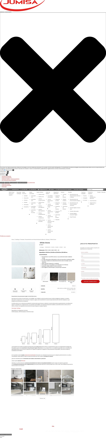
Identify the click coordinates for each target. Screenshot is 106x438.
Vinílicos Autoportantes (41, 199)
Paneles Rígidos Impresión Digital (73, 214)
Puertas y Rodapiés (83, 193)
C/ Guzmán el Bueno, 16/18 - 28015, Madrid (89, 416)
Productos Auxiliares (90, 193)
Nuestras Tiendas (25, 417)
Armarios (85, 200)
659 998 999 (33, 189)
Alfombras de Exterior (57, 216)
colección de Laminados (30, 355)
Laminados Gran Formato (33, 211)
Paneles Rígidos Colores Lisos (75, 208)
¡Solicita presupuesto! (89, 244)
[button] (53, 90)
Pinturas (23, 360)
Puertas (85, 195)
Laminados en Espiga (33, 207)
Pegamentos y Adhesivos (93, 203)
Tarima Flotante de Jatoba (50, 231)
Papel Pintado (73, 217)
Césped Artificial (64, 200)
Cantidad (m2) (83, 267)
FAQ (22, 414)
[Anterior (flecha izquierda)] (0, 437)
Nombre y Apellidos (84, 252)
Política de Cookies (6, 184)
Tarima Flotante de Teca (50, 217)
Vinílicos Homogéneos (41, 206)
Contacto (23, 418)
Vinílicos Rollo (41, 194)
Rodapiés (85, 198)
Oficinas (25, 200)
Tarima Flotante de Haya (50, 212)
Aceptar (2, 182)
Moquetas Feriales (57, 203)
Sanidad (25, 195)
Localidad (83, 263)
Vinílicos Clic (41, 196)
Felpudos (57, 219)
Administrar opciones (6, 176)
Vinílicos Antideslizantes (41, 213)
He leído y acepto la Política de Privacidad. (90, 278)
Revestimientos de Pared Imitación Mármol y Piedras (75, 196)
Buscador (103, 192)
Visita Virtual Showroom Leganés (64, 189)
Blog (22, 420)
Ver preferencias (13, 182)
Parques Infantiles (65, 203)
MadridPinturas (15, 189)
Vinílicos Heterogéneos (41, 210)
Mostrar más (42, 398)
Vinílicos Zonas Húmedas (41, 220)
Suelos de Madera (48, 193)
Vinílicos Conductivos (41, 217)
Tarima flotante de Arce (50, 201)
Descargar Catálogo (16, 308)
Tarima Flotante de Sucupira (50, 221)
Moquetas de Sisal (57, 212)
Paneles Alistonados (74, 211)
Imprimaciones (93, 200)
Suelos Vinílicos (40, 192)
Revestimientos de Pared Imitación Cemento (74, 204)
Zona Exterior (42, 422)
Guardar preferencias (22, 182)
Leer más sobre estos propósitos (9, 180)
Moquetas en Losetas (57, 208)
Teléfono (82, 259)
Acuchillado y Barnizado (50, 196)
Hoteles (25, 202)
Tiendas (52, 189)
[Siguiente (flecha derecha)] (1, 437)
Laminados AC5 (33, 200)
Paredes (70, 192)
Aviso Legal (4, 186)
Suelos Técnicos (24, 193)
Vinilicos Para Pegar (41, 203)
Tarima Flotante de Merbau (50, 226)
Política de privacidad (6, 185)
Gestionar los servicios (6, 177)
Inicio (13, 239)
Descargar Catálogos (78, 189)
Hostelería (26, 206)
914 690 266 (24, 189)
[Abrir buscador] (104, 189)
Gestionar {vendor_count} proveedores (10, 179)
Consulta (82, 271)
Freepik (21, 429)
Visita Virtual (24, 416)
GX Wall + (41, 244)
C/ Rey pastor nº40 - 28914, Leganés (88, 414)
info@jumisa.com (43, 189)
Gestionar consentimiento (5, 434)
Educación (26, 198)
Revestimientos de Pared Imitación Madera (75, 200)
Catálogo (17, 239)
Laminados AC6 (33, 203)
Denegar (7, 182)
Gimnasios (26, 204)
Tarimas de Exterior (64, 196)
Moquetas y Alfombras (56, 193)
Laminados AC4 (33, 196)
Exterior (62, 192)
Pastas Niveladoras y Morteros (93, 197)
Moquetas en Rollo (57, 200)
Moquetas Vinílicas (57, 196)
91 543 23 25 (68, 432)
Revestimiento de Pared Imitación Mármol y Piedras (37, 239)
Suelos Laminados (31, 193)
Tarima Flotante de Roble (50, 205)
